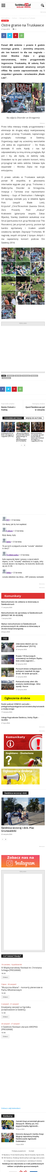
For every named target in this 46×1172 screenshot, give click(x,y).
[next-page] (24, 445)
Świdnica (34, 376)
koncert (10, 376)
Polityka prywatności (19, 1151)
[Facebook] (3, 35)
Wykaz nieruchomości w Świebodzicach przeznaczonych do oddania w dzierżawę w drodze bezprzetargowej (20, 626)
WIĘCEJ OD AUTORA (34, 418)
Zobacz (5, 977)
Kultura (14, 18)
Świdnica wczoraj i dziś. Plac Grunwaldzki (17, 829)
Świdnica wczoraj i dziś (15, 793)
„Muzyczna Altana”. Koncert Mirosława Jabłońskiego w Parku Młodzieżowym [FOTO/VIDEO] (23, 437)
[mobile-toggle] (3, 5)
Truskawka (6, 378)
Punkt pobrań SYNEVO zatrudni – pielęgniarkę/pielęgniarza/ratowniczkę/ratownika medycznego (22, 706)
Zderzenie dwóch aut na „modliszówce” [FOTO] (26, 645)
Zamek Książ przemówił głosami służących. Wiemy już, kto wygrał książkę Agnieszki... (30, 1123)
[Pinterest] (15, 35)
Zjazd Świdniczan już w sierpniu (35, 408)
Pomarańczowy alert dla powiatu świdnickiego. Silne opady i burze (28, 684)
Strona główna (5, 18)
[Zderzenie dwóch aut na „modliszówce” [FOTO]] (7, 647)
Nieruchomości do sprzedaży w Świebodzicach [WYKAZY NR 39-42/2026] (21, 614)
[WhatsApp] (21, 35)
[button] (42, 5)
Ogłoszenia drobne (17, 698)
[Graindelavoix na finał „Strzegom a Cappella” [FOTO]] (8, 427)
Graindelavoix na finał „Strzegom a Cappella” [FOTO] (7, 434)
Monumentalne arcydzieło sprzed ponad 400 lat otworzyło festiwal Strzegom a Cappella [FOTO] (37, 437)
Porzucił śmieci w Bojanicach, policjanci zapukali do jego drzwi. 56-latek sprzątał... (29, 671)
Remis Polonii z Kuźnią (8, 408)
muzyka (18, 376)
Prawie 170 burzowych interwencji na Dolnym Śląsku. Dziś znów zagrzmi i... (29, 658)
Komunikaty (12, 596)
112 (5, 638)
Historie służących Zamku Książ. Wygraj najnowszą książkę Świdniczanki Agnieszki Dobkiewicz (30, 1137)
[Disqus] (23, 480)
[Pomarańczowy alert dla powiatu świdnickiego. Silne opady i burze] (7, 685)
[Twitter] (9, 35)
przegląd (26, 376)
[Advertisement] (23, 348)
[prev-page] (21, 445)
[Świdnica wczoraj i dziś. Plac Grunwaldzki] (23, 811)
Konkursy (8, 1116)
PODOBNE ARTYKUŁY (13, 418)
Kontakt (31, 1151)
